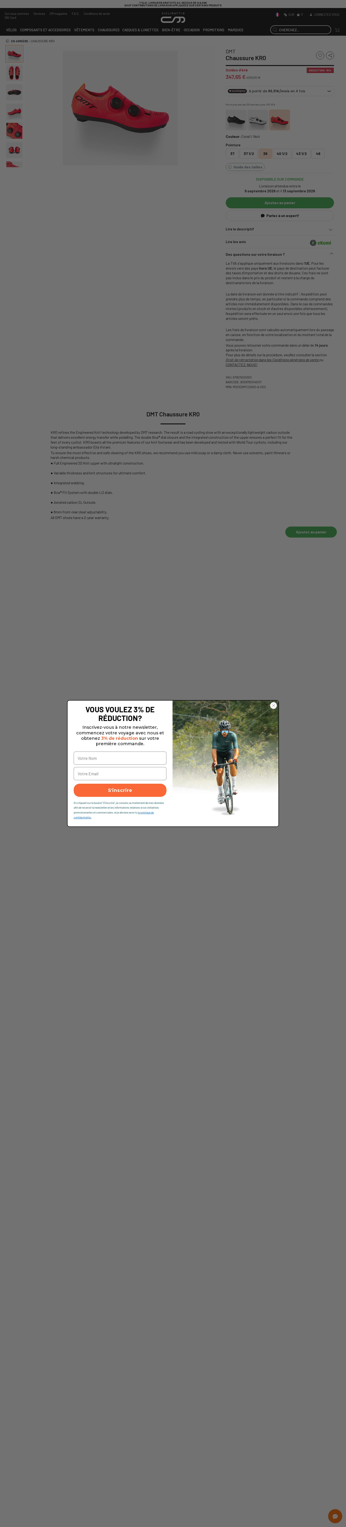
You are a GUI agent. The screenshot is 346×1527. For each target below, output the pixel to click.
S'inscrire (120, 790)
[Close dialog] (273, 705)
